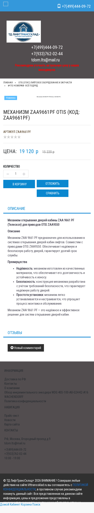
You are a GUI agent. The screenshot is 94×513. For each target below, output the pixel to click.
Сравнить (52, 193)
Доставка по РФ (15, 379)
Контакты (10, 383)
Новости (10, 420)
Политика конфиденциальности (25, 401)
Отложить (52, 183)
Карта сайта (12, 424)
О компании (12, 388)
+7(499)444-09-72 (47, 47)
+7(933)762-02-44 (47, 53)
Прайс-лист (11, 415)
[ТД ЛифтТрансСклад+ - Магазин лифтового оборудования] (24, 31)
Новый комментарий (27, 348)
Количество (11, 166)
